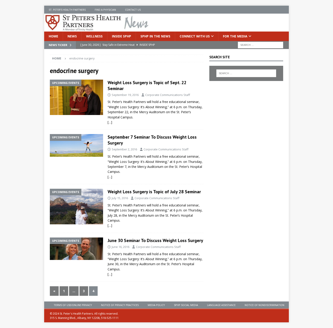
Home (53, 36)
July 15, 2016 (120, 198)
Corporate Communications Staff (167, 95)
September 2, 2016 (124, 149)
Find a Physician (105, 9)
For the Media (235, 36)
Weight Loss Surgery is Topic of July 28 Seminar (154, 192)
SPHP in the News (155, 36)
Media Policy (156, 305)
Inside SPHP (121, 36)
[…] (110, 122)
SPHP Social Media (186, 305)
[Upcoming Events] (76, 97)
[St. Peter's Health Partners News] (97, 29)
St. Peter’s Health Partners (67, 9)
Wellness (94, 36)
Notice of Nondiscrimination (264, 305)
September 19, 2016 (125, 95)
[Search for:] (260, 45)
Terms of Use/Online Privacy (73, 305)
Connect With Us (195, 36)
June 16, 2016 (120, 247)
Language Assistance (221, 305)
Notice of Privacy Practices (120, 305)
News (72, 36)
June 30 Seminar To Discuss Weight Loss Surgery (155, 240)
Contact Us (133, 9)
